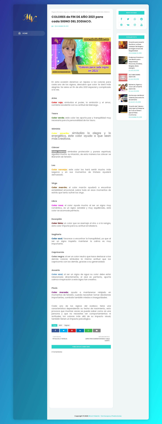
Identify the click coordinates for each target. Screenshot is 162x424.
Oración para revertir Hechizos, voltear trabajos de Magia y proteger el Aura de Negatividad (136, 46)
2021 (60, 325)
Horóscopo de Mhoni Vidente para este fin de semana (136, 97)
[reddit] (141, 19)
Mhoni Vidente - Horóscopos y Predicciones (104, 416)
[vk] (128, 24)
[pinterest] (121, 24)
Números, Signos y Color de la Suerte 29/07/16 (135, 87)
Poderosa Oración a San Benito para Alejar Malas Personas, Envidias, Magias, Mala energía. (136, 62)
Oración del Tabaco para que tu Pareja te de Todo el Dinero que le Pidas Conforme (136, 110)
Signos (66, 12)
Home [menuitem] (25, 33)
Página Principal (57, 12)
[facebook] (121, 19)
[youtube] (141, 24)
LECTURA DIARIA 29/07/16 (134, 76)
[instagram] (135, 24)
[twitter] (128, 19)
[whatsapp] (135, 19)
